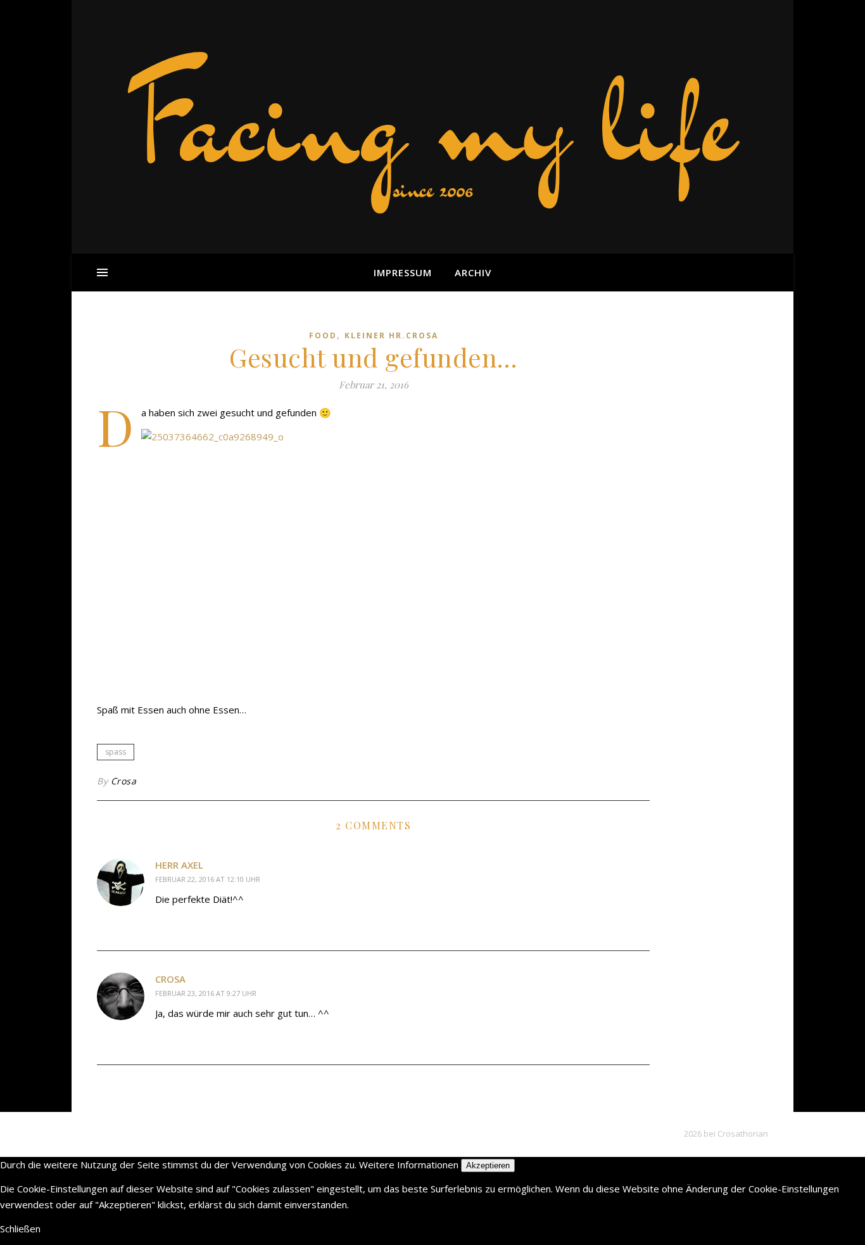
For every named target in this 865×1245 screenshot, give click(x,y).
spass (115, 751)
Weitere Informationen (408, 1164)
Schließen (20, 1228)
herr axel (179, 865)
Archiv (473, 272)
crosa (170, 979)
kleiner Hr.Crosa (391, 335)
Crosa (124, 781)
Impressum (403, 272)
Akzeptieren (488, 1165)
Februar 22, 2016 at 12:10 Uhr (207, 879)
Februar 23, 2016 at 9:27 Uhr (205, 993)
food (323, 335)
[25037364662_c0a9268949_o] (373, 561)
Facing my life (432, 120)
